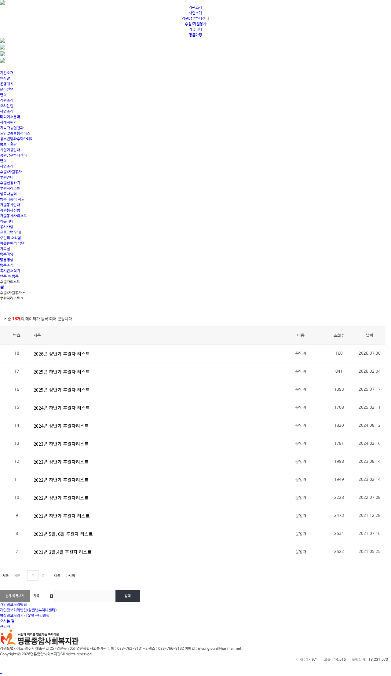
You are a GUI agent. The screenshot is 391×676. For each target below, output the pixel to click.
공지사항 (6, 227)
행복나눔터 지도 (12, 199)
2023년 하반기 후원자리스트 (61, 443)
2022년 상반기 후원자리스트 (61, 498)
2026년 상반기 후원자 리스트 (62, 353)
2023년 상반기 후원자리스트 (61, 462)
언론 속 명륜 (9, 276)
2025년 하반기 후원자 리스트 (62, 371)
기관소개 (195, 7)
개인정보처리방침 (13, 605)
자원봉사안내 (10, 205)
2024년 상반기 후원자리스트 (61, 425)
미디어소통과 (10, 117)
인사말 (5, 78)
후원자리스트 (10, 188)
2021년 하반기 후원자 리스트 (62, 516)
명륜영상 (6, 260)
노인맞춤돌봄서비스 (15, 133)
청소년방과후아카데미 (17, 139)
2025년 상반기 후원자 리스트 (62, 389)
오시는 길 (7, 621)
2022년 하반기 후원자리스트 (61, 480)
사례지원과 (8, 122)
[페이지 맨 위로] (1, 674)
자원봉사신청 (10, 210)
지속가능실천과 (12, 128)
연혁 (3, 95)
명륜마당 (195, 35)
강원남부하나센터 (195, 18)
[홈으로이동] (2, 287)
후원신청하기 (10, 183)
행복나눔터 (8, 194)
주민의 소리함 (10, 238)
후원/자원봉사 (195, 24)
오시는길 (6, 106)
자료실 (5, 249)
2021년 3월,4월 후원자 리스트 (63, 552)
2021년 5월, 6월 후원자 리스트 (63, 534)
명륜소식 (6, 265)
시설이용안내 (10, 150)
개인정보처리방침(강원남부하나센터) (28, 610)
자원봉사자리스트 (13, 216)
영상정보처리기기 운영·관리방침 (24, 616)
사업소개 (195, 13)
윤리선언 (6, 89)
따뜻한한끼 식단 (12, 243)
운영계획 (6, 84)
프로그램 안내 (10, 232)
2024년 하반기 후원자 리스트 (62, 407)
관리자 (5, 627)
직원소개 (6, 100)
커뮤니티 (195, 29)
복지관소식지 (10, 271)
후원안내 (6, 177)
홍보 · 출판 (8, 144)
